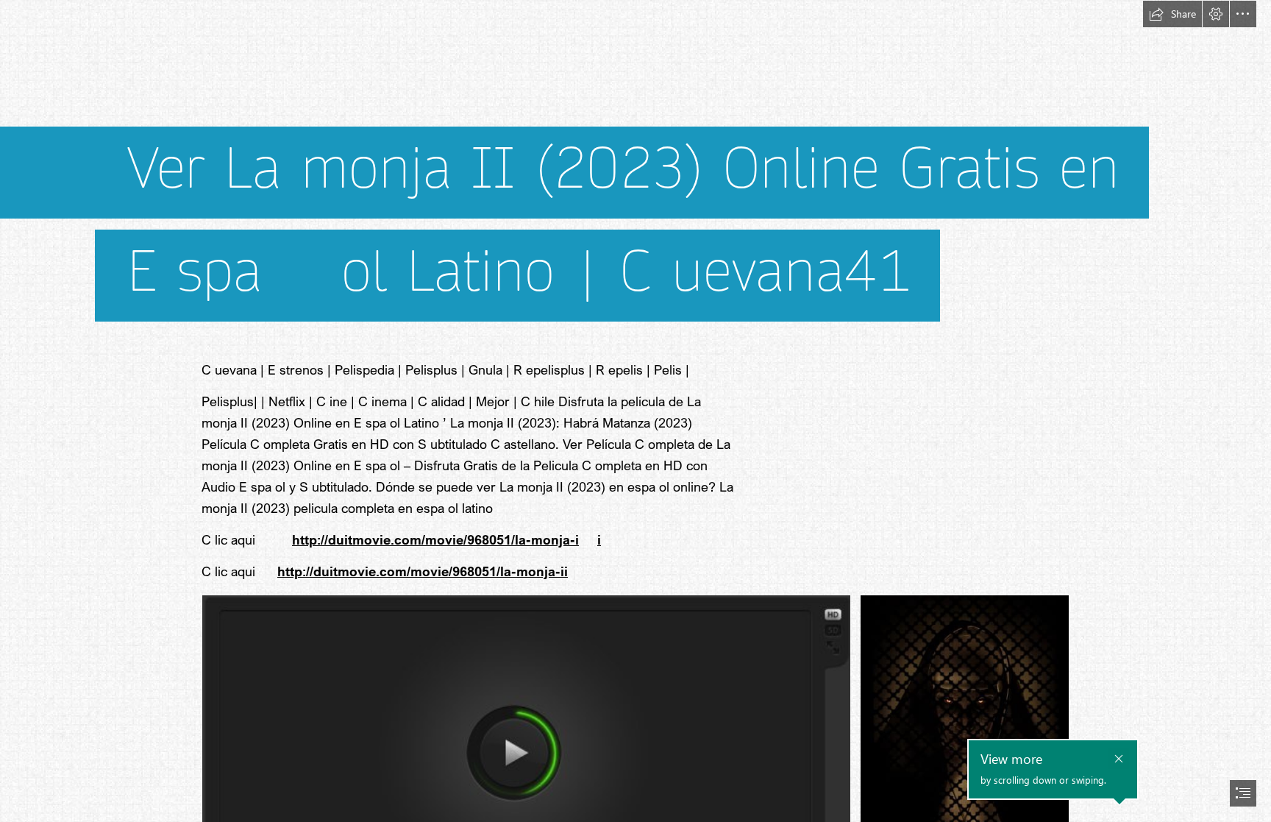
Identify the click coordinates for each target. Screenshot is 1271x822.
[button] (1172, 14)
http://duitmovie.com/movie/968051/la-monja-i (435, 539)
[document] (635, 411)
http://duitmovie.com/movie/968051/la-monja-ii (422, 571)
